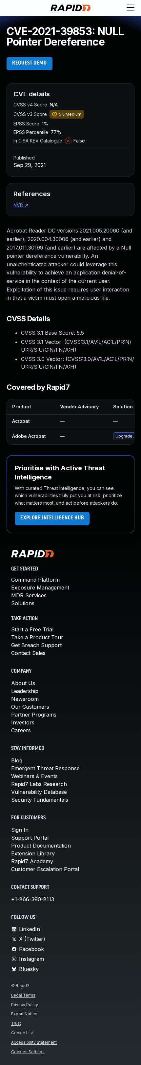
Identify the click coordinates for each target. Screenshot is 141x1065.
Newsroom (25, 699)
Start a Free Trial (32, 629)
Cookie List (22, 1032)
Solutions (22, 603)
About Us (23, 683)
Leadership (24, 691)
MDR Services (29, 595)
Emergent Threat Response (45, 768)
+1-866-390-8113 (32, 899)
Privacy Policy (24, 1004)
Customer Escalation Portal (45, 869)
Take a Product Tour (37, 637)
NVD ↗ (21, 205)
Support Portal (30, 837)
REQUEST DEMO (29, 63)
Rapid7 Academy (32, 861)
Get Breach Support (36, 645)
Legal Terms (23, 995)
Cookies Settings (28, 1051)
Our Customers (30, 706)
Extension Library (33, 853)
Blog (16, 760)
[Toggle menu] (130, 7)
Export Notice (24, 1013)
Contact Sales (28, 653)
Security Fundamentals (39, 799)
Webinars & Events (34, 776)
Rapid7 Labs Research (39, 784)
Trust (16, 1023)
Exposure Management (40, 587)
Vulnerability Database (39, 792)
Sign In (20, 830)
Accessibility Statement (34, 1042)
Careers (21, 730)
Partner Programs (33, 714)
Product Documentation (41, 845)
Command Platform (35, 579)
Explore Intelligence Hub (52, 518)
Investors (22, 722)
